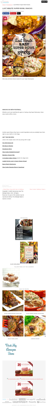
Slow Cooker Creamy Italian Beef (35, 313)
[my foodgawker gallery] (13, 379)
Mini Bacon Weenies (7, 145)
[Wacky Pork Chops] (12, 326)
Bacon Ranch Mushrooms (9, 164)
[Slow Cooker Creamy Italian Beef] (35, 301)
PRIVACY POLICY (32, 405)
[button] (44, 2)
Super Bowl (9, 186)
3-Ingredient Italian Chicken (9, 158)
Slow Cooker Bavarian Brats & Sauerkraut (13, 167)
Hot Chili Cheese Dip (7, 142)
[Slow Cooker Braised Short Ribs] (12, 301)
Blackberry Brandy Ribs (8, 155)
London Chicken (35, 338)
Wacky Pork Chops (13, 338)
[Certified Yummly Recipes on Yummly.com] (31, 379)
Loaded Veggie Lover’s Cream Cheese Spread (14, 161)
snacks (7, 186)
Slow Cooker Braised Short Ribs (13, 313)
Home (4, 4)
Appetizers (9, 4)
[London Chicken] (35, 326)
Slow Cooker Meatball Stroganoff (10, 152)
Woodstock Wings (7, 149)
